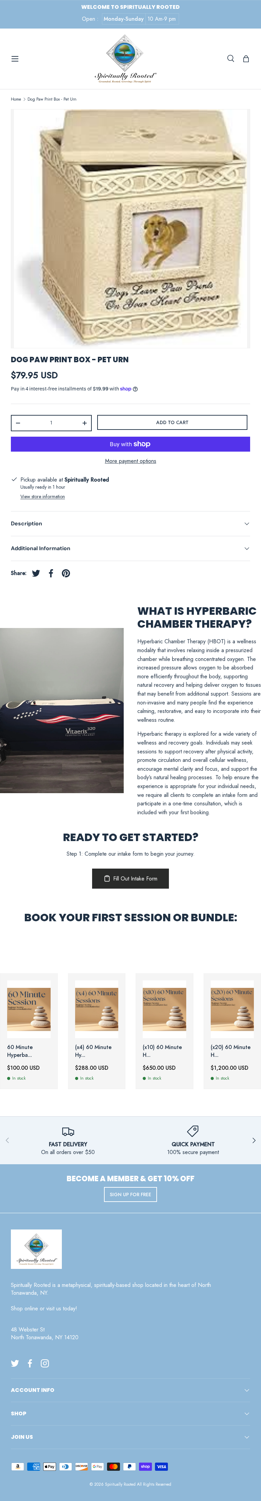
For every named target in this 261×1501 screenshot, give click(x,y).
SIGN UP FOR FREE (130, 1194)
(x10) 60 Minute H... (162, 1051)
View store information (42, 496)
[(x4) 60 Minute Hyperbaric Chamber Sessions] (97, 1009)
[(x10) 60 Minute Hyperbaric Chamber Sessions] (164, 1009)
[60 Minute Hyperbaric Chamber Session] (29, 1009)
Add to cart (172, 422)
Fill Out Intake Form (135, 879)
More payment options (130, 461)
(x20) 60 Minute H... (230, 1051)
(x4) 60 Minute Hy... (93, 1051)
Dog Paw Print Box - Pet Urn (52, 99)
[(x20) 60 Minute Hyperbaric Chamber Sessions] (232, 1009)
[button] (246, 58)
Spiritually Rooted (120, 1484)
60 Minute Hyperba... (20, 1051)
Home (16, 99)
